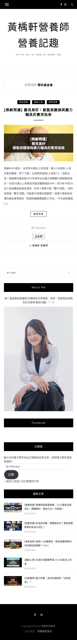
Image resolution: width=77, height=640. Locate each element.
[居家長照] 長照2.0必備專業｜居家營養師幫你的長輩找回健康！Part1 (48, 543)
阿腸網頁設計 (44, 631)
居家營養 (24, 102)
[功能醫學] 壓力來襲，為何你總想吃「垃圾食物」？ (47, 580)
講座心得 (38, 102)
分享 (37, 236)
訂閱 (11, 474)
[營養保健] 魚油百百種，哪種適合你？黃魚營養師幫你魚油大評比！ (48, 525)
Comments (39, 227)
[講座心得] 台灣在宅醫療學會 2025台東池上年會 (48, 561)
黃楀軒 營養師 (40, 245)
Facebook (38, 422)
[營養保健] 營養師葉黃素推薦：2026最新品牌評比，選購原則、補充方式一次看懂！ (47, 506)
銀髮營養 (53, 102)
